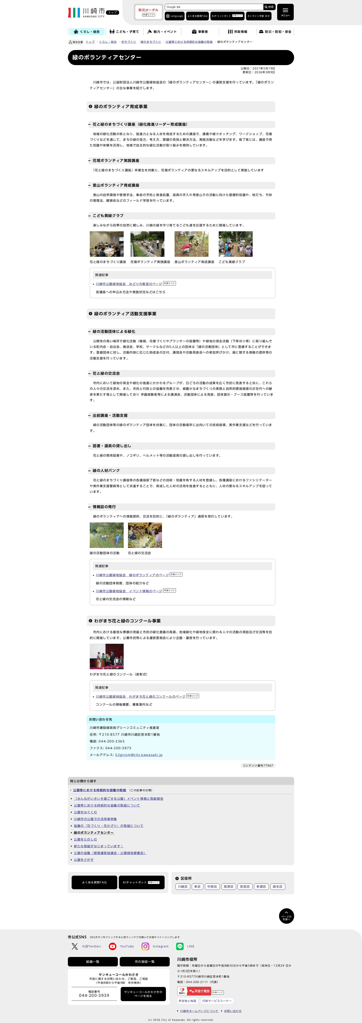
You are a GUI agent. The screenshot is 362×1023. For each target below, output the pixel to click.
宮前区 (245, 886)
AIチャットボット (227, 16)
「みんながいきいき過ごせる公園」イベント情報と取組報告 (118, 798)
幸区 (197, 886)
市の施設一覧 (145, 961)
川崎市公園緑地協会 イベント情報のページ (135, 591)
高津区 (229, 886)
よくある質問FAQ (94, 882)
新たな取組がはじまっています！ (99, 846)
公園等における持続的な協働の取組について (107, 805)
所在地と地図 (187, 1000)
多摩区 (261, 886)
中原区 (212, 886)
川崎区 (183, 886)
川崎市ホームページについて (199, 1011)
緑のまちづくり (151, 42)
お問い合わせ (233, 1011)
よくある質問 (197, 16)
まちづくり (128, 42)
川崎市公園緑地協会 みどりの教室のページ (135, 283)
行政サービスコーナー (217, 1000)
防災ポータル (149, 12)
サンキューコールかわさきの (143, 994)
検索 (271, 6)
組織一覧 (92, 961)
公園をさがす (84, 859)
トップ (90, 42)
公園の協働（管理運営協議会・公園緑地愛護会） (110, 853)
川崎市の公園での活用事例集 (95, 819)
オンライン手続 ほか (259, 16)
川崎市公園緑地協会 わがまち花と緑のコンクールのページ (147, 696)
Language (177, 16)
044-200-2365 (112, 741)
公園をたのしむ (85, 839)
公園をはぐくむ (85, 812)
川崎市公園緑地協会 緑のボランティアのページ (139, 575)
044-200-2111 (197, 982)
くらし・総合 (108, 42)
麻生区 (278, 886)
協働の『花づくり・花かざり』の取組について (109, 825)
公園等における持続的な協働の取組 (189, 42)
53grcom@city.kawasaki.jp (139, 754)
